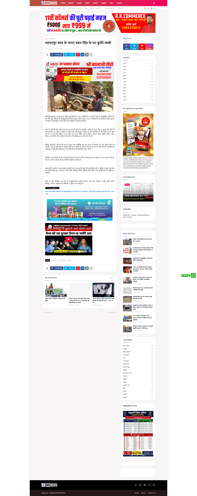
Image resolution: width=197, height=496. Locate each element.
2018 (138, 75)
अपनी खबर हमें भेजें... (110, 8)
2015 (138, 66)
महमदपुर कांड (62, 260)
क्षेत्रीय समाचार (138, 352)
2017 (138, 72)
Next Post (112, 312)
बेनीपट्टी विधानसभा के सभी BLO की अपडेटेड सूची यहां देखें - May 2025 (136, 194)
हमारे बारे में (99, 8)
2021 (138, 85)
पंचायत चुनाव (138, 364)
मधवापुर (138, 382)
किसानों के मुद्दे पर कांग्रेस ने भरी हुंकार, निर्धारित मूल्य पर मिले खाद (143, 328)
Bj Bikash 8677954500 (57, 493)
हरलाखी (138, 397)
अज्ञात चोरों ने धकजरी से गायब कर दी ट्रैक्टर (55, 300)
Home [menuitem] (63, 3)
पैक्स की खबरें (138, 367)
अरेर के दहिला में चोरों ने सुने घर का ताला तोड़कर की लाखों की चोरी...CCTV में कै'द (103, 301)
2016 (138, 69)
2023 (138, 91)
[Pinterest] (78, 54)
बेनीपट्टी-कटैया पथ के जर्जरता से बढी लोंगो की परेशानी (142, 298)
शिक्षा (86, 8)
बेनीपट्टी (138, 379)
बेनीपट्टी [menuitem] (70, 3)
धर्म (138, 358)
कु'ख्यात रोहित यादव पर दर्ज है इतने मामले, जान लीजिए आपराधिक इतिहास (142, 280)
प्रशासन (80, 8)
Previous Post (48, 312)
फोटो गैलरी (121, 8)
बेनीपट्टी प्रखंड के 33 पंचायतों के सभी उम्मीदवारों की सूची (143, 289)
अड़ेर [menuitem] (111, 3)
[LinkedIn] (82, 54)
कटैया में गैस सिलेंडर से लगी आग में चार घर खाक (142, 241)
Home (43, 8)
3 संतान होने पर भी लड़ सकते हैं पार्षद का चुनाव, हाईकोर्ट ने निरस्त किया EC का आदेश (143, 250)
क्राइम (58, 8)
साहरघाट (69, 260)
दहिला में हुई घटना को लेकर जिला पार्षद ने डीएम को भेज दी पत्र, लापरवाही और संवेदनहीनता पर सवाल (79, 301)
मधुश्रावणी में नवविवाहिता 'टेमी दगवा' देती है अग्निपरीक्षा (143, 260)
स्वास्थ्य (92, 8)
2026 (138, 100)
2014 (138, 63)
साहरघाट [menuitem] (119, 3)
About (143, 493)
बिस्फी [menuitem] (87, 3)
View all (111, 278)
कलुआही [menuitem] (103, 3)
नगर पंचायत (51, 8)
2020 (138, 81)
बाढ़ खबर (138, 376)
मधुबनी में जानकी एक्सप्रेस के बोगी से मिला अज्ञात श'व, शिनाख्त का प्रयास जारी (143, 308)
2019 (138, 79)
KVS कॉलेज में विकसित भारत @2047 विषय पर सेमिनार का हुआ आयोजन (142, 318)
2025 (138, 97)
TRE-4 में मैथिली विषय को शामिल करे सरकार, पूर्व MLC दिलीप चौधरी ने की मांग (142, 269)
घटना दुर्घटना (72, 8)
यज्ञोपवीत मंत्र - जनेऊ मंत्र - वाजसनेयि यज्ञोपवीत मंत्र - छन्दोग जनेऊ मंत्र (136, 216)
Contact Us (151, 493)
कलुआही (138, 349)
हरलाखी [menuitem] (79, 3)
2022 (138, 88)
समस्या (64, 8)
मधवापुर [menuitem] (95, 3)
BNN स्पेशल (138, 346)
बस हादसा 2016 (138, 373)
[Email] (87, 54)
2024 (138, 94)
